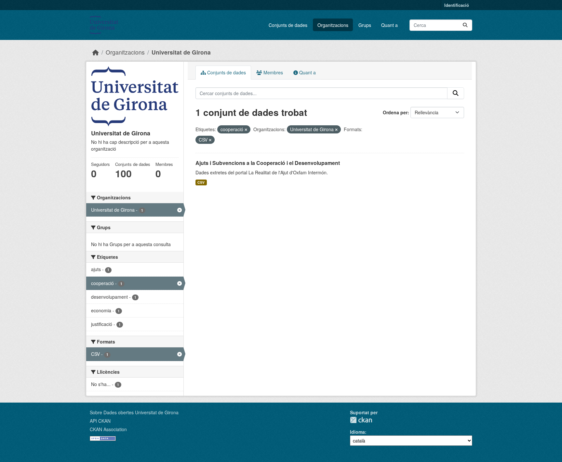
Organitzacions (332, 25)
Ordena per (395, 112)
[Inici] (95, 52)
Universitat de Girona (181, 52)
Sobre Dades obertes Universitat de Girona (134, 412)
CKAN (361, 420)
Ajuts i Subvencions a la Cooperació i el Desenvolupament (267, 163)
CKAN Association (108, 429)
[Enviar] (465, 25)
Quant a (389, 25)
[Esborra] (246, 129)
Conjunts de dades (288, 25)
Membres (272, 72)
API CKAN (100, 421)
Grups (364, 25)
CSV (201, 182)
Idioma (357, 432)
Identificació (456, 5)
